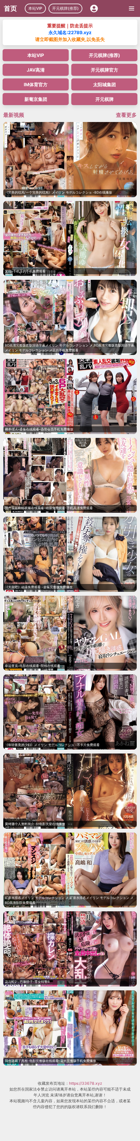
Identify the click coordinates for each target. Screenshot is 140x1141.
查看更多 (126, 115)
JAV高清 (36, 70)
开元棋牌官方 (104, 70)
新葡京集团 (35, 99)
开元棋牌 (104, 99)
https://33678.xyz (85, 1083)
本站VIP (35, 8)
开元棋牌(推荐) (65, 8)
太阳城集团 (104, 84)
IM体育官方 (36, 84)
